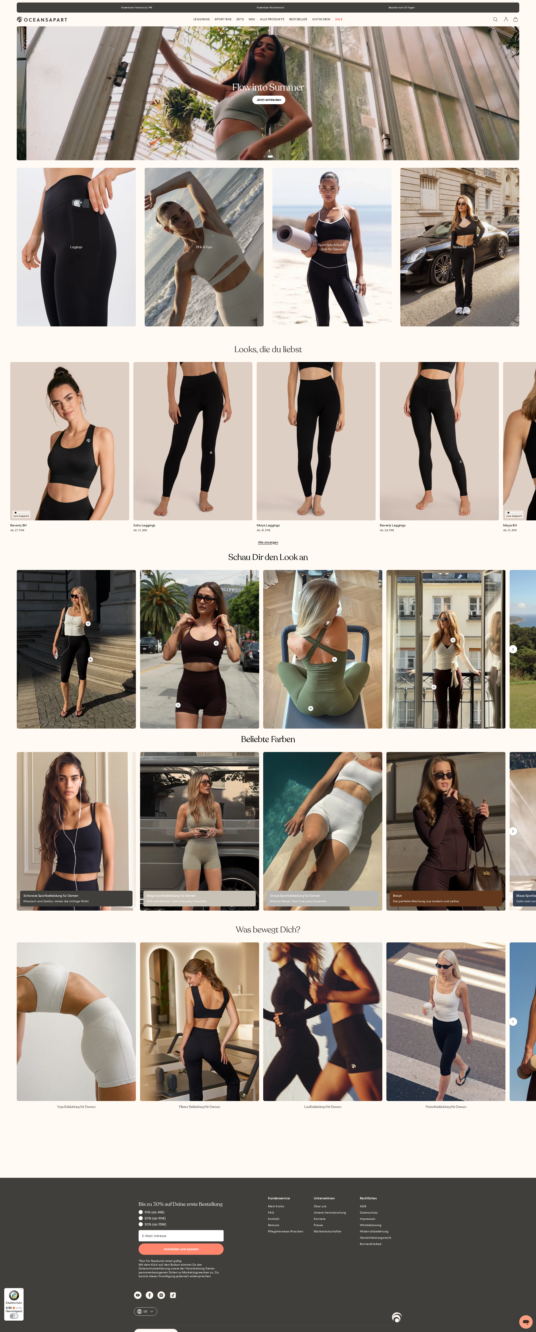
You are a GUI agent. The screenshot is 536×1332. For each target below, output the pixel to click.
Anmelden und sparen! (268, 682)
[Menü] (21, 1290)
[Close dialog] (309, 618)
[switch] (14, 1316)
